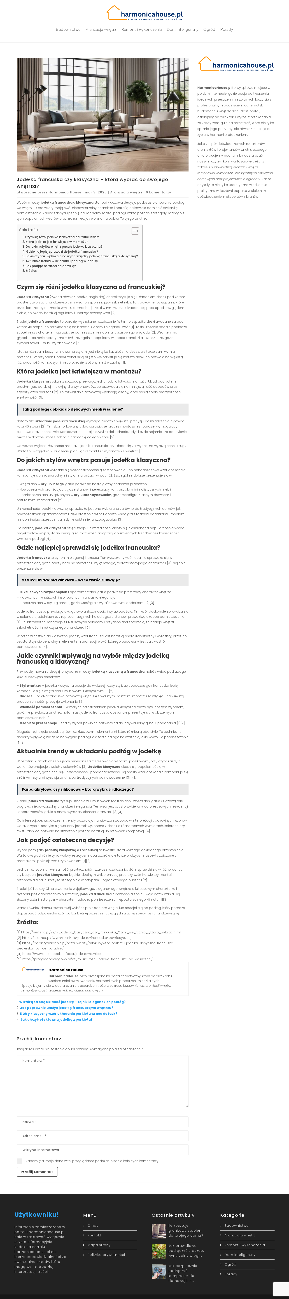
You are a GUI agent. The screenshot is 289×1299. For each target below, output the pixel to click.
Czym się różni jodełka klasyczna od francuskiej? (62, 237)
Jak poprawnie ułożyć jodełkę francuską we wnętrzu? (66, 1007)
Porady (226, 29)
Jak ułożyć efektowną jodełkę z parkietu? (56, 1019)
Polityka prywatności (106, 1254)
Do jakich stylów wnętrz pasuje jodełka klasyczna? (64, 246)
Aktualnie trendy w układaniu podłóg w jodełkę (62, 261)
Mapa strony (99, 1245)
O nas (93, 1225)
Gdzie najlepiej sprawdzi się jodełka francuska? (62, 251)
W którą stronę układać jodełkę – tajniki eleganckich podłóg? (72, 1002)
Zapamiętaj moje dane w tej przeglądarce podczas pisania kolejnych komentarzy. (92, 1161)
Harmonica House (65, 192)
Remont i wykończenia (141, 29)
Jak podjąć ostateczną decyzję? (51, 266)
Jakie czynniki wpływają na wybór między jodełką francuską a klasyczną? (82, 256)
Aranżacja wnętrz (101, 29)
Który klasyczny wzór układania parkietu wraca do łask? (68, 1013)
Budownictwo (68, 29)
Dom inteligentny (182, 29)
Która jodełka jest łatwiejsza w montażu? (57, 242)
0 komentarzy (158, 192)
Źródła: (31, 271)
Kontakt (94, 1235)
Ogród (209, 29)
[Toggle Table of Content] (133, 231)
